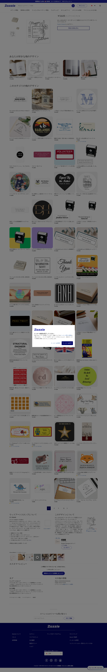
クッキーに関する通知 (65, 335)
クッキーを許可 (67, 343)
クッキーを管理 (55, 343)
